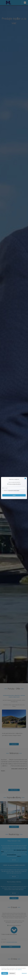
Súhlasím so (6, 490)
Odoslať (14, 495)
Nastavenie (24, 973)
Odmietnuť (12, 973)
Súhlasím (5, 973)
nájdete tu (20, 969)
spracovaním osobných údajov (13, 490)
